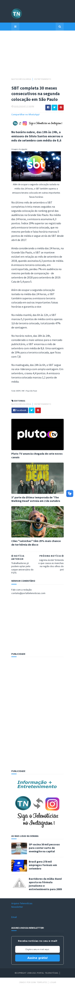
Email (14, 917)
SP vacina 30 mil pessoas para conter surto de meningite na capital (44, 848)
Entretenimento (42, 79)
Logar (53, 982)
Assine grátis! (37, 958)
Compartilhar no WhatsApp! (25, 114)
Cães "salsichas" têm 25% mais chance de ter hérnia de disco (36, 542)
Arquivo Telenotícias (21, 903)
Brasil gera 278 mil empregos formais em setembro (43, 865)
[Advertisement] (37, 55)
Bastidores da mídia (21, 79)
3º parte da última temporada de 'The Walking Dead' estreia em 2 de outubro (35, 499)
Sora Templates (39, 982)
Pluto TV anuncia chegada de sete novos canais (37, 455)
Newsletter (17, 906)
